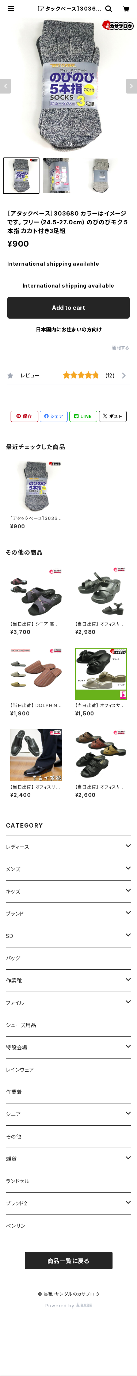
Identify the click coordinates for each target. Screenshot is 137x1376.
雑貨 (11, 1159)
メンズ (13, 869)
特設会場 (16, 1047)
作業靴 (14, 980)
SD (10, 936)
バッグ (13, 958)
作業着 (14, 1092)
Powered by (60, 1305)
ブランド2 (16, 1203)
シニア (13, 1114)
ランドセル (18, 1181)
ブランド (15, 914)
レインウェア (20, 1070)
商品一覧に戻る (68, 1261)
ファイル (15, 1003)
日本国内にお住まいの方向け (69, 329)
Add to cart (68, 307)
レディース (18, 847)
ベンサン (16, 1226)
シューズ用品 (21, 1025)
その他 (13, 1136)
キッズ (13, 891)
